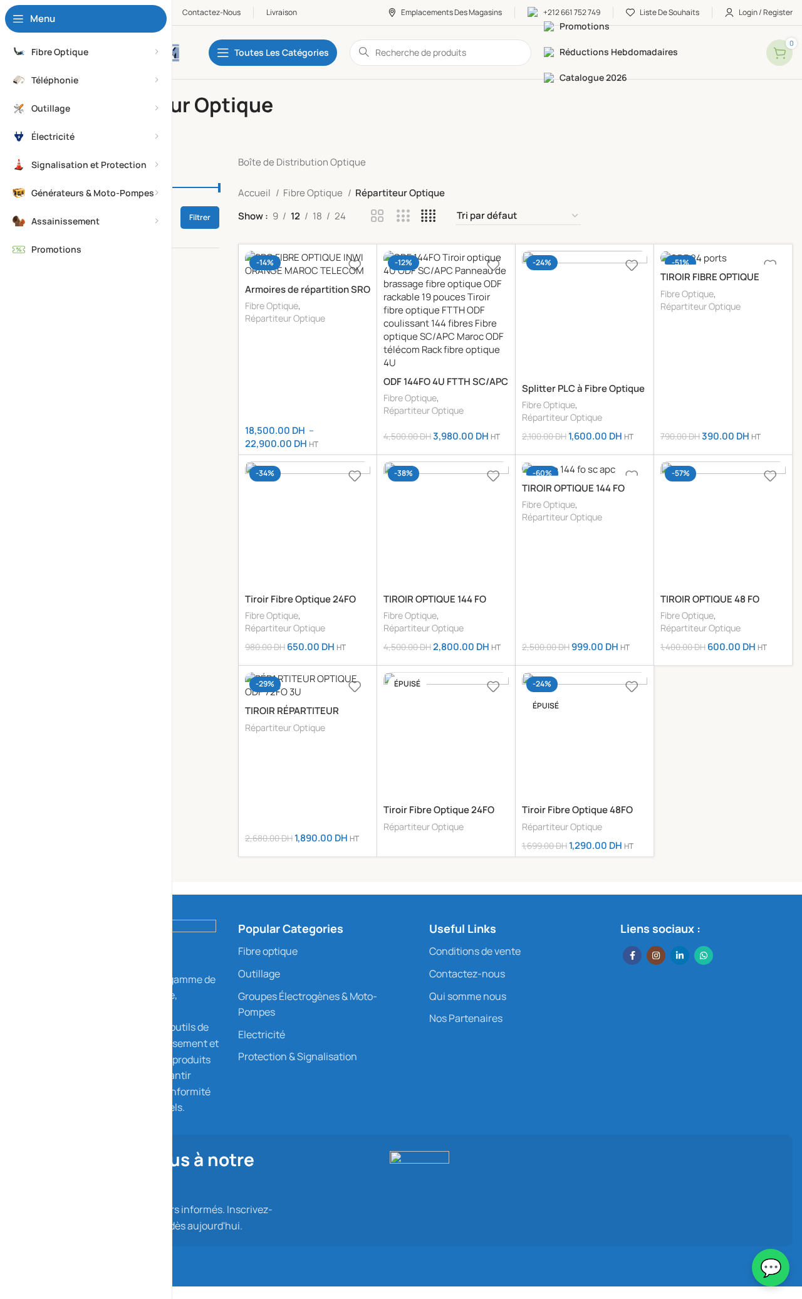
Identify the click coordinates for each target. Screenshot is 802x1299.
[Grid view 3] (403, 216)
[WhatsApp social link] (703, 955)
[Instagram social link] (656, 955)
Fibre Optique (314, 192)
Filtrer (200, 217)
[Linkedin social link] (679, 955)
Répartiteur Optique (285, 318)
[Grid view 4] (428, 216)
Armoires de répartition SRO (307, 289)
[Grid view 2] (377, 216)
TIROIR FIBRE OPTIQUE (709, 276)
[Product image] (307, 264)
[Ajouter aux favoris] (354, 265)
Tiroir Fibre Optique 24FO (300, 599)
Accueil (255, 192)
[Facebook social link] (632, 955)
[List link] (324, 952)
